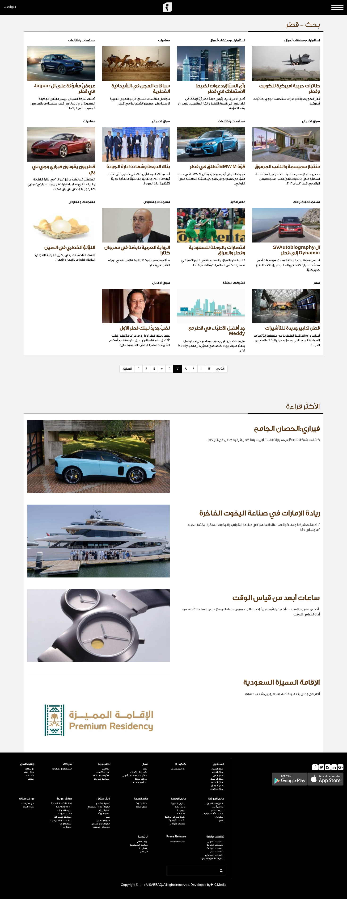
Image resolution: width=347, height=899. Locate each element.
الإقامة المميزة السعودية (281, 682)
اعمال (145, 763)
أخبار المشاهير (103, 803)
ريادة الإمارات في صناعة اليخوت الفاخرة (259, 513)
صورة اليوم (28, 807)
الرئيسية (143, 836)
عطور (220, 820)
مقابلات (30, 775)
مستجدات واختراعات (62, 769)
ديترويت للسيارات (63, 817)
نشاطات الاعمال (215, 841)
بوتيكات (29, 769)
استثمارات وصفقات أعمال (135, 775)
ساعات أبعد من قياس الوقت (276, 598)
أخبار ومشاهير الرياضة (175, 817)
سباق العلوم (217, 782)
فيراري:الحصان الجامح (287, 429)
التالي (220, 368)
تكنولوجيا (104, 763)
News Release (177, 841)
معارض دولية (64, 798)
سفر (108, 817)
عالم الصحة (141, 798)
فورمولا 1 (181, 810)
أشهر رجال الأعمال (139, 772)
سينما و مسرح (103, 820)
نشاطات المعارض (214, 855)
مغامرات (181, 813)
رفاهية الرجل (27, 763)
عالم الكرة (180, 807)
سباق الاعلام (217, 772)
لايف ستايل (103, 798)
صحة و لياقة (142, 803)
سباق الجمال (217, 785)
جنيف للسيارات (64, 810)
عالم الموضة (216, 798)
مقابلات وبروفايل (177, 824)
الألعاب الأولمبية (177, 820)
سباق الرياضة (216, 779)
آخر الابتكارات (103, 772)
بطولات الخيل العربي (212, 858)
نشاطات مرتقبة (215, 836)
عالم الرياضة (178, 798)
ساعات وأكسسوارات (213, 813)
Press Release (176, 836)
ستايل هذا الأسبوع (214, 803)
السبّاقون (218, 763)
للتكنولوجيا (66, 824)
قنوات (11, 7)
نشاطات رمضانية (215, 845)
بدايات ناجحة (141, 779)
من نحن (144, 851)
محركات (67, 763)
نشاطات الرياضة (215, 848)
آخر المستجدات (178, 769)
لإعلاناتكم (142, 841)
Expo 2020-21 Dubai (61, 803)
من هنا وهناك (26, 798)
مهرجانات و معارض (100, 824)
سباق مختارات (216, 789)
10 (201, 368)
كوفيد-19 (180, 763)
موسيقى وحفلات (101, 827)
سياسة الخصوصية (139, 845)
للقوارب (67, 827)
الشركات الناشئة (101, 775)
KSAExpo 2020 (64, 807)
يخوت (31, 779)
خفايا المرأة (104, 813)
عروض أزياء (217, 807)
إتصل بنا (143, 848)
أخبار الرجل (104, 810)
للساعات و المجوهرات (61, 820)
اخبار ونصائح (217, 810)
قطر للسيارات (65, 813)
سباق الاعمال (217, 769)
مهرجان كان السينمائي (98, 807)
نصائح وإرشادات (139, 782)
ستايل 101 (219, 817)
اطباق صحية (142, 807)
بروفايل (106, 769)
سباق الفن (218, 775)
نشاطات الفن (216, 851)
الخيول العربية (178, 803)
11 (209, 368)
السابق (127, 368)
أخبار (145, 769)
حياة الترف (29, 772)
